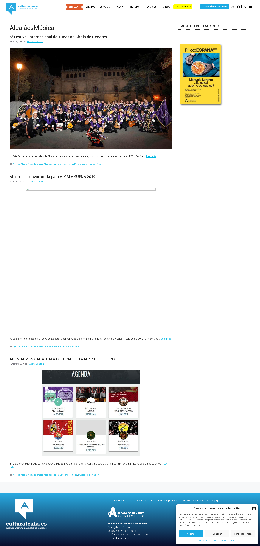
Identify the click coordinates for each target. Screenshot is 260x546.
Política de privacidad (192, 500)
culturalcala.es (123, 500)
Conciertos (65, 475)
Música (63, 164)
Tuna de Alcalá (96, 164)
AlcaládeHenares (35, 164)
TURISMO (165, 7)
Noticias (135, 7)
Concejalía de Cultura (144, 500)
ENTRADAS (74, 7)
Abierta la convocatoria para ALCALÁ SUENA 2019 (52, 176)
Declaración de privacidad (224, 541)
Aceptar (191, 533)
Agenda (120, 7)
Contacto (174, 500)
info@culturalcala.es (118, 538)
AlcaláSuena (65, 346)
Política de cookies (206, 541)
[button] (253, 508)
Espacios (105, 7)
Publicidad (162, 500)
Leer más (151, 156)
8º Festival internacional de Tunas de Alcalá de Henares (58, 36)
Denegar (217, 533)
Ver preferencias (243, 533)
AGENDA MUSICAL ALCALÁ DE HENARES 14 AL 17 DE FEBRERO (62, 358)
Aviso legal (211, 500)
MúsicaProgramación (77, 164)
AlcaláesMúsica (51, 164)
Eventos (90, 7)
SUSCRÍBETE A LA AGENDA (216, 7)
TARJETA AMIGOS (183, 6)
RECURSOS (151, 7)
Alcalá (24, 164)
